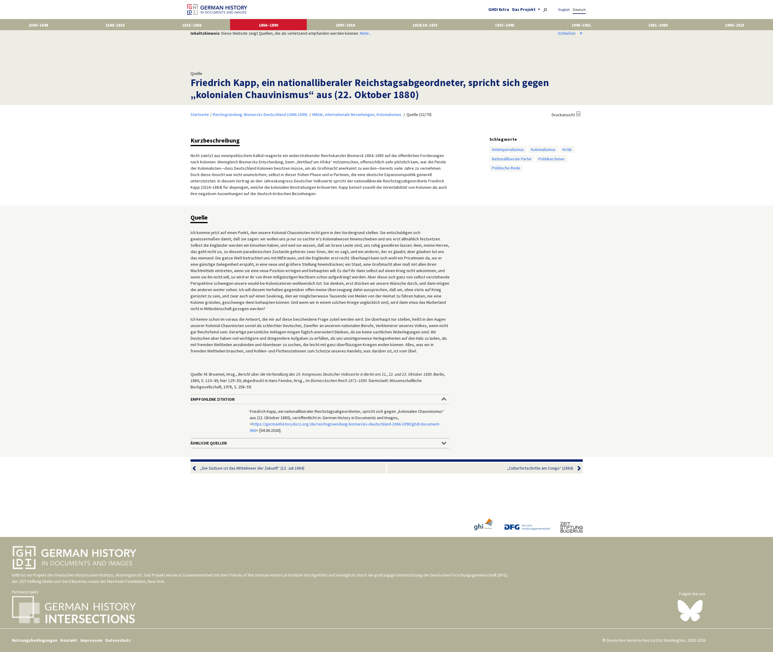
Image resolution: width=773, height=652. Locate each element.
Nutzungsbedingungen (34, 640)
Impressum (91, 640)
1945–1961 (581, 25)
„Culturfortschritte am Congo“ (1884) (540, 468)
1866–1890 (268, 25)
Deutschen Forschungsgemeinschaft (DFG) (469, 575)
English (564, 9)
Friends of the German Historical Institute (266, 575)
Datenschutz (118, 640)
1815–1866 (191, 25)
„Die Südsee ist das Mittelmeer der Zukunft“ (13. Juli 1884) (252, 468)
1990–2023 (734, 25)
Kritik (567, 149)
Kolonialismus (543, 149)
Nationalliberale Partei (511, 159)
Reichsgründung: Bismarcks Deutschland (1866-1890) (260, 114)
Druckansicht (563, 114)
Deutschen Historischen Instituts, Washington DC (99, 575)
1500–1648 (38, 25)
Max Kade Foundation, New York (135, 581)
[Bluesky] (690, 610)
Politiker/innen (551, 159)
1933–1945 (504, 25)
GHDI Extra (498, 9)
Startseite (200, 114)
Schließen (570, 33)
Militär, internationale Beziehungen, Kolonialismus (356, 114)
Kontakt (68, 640)
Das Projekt (524, 9)
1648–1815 (115, 25)
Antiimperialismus (508, 149)
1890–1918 (345, 25)
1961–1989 (658, 25)
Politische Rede (506, 168)
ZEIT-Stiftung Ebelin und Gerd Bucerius (53, 581)
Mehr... (365, 33)
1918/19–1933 (425, 25)
